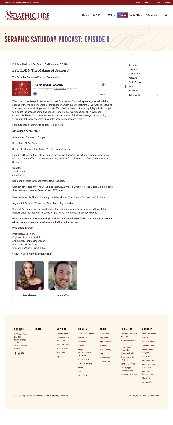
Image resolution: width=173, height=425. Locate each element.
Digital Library (135, 73)
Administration (148, 360)
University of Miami (129, 375)
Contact (17, 348)
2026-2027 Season (86, 334)
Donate (157, 3)
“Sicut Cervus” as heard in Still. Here (86, 197)
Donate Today (62, 334)
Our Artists (146, 356)
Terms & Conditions (150, 396)
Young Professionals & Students (84, 353)
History (145, 338)
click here (58, 124)
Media (122, 15)
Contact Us (147, 382)
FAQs (80, 371)
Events (81, 346)
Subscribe (82, 338)
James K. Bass (148, 346)
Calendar (82, 342)
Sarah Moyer (19, 171)
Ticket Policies (84, 359)
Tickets (168, 3)
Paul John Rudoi (31, 237)
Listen (137, 3)
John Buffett (19, 175)
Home (85, 15)
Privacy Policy (135, 396)
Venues (81, 367)
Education (136, 15)
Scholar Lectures (128, 364)
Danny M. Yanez (148, 342)
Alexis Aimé (29, 233)
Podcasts (133, 78)
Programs (133, 69)
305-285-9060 (20, 345)
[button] (165, 15)
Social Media (134, 95)
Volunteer (61, 352)
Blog (131, 86)
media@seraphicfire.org (64, 222)
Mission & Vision (149, 334)
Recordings (134, 65)
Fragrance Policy (85, 363)
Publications (134, 90)
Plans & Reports (148, 378)
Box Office (82, 375)
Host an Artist (62, 348)
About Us (151, 15)
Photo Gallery (135, 82)
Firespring (63, 396)
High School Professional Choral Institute (127, 350)
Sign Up (147, 3)
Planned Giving (63, 344)
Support (98, 15)
